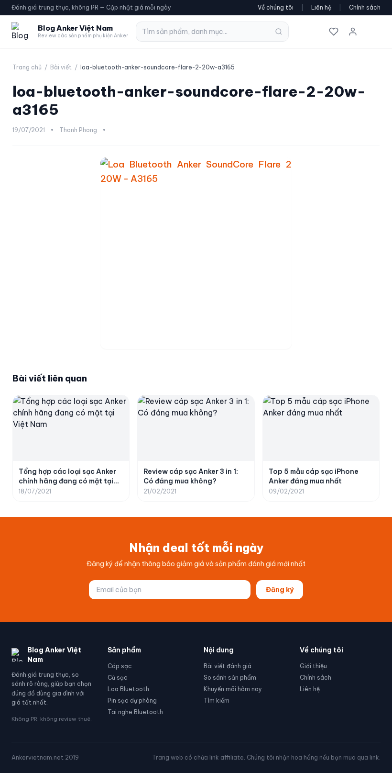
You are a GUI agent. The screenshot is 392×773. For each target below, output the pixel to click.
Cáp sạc (120, 666)
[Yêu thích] (333, 31)
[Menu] (372, 31)
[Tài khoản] (352, 31)
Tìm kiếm (216, 700)
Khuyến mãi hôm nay (233, 689)
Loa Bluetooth (128, 689)
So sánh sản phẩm (230, 677)
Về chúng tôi (276, 7)
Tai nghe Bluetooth (135, 712)
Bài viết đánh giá (227, 666)
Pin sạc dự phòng (132, 700)
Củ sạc (118, 677)
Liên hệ (321, 7)
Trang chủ (27, 67)
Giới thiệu (313, 666)
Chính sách (365, 7)
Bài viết (61, 67)
